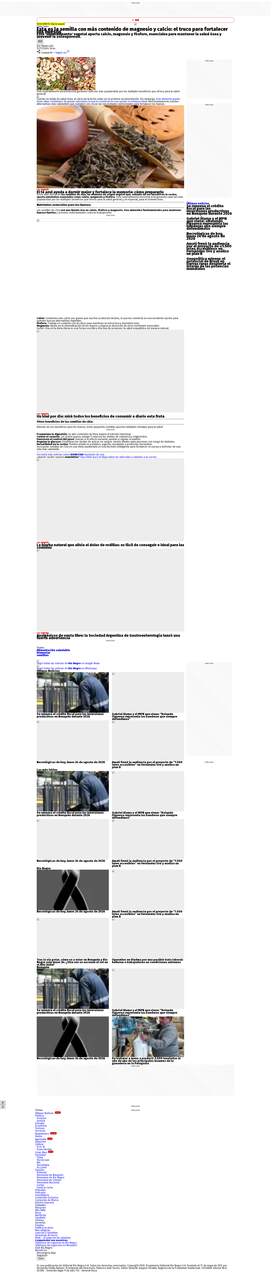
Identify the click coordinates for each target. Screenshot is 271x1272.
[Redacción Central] (40, 38)
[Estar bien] (135, 24)
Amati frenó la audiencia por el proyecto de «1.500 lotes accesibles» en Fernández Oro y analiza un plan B (208, 248)
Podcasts (40, 1192)
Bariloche (40, 1215)
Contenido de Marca (46, 1200)
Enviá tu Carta (45, 1187)
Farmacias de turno (46, 1235)
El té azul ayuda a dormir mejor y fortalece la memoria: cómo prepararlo (100, 192)
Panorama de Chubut (49, 1180)
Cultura (39, 1144)
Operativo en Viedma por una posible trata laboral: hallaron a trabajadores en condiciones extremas (147, 961)
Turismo (39, 1128)
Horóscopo (43, 1159)
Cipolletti (40, 1217)
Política (39, 1115)
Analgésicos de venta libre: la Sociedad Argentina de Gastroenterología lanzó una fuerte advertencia (108, 636)
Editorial (41, 1172)
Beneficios (41, 1250)
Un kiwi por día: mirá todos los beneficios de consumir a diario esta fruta (101, 416)
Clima (40, 1157)
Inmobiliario (42, 1195)
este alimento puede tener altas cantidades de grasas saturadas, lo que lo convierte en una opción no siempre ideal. (108, 100)
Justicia (41, 1120)
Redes (38, 1136)
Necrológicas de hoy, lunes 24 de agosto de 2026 (205, 236)
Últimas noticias (197, 203)
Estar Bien (44, 1152)
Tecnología (43, 1164)
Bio (38, 1162)
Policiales (40, 1190)
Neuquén (40, 1207)
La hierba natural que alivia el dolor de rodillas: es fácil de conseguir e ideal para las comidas (110, 546)
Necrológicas (42, 1230)
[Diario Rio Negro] (49, 1261)
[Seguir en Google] (38, 96)
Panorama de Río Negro (50, 1177)
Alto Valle (40, 1210)
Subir (41, 1258)
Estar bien (43, 26)
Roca (38, 1212)
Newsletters (45, 1133)
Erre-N (41, 1146)
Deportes (40, 1141)
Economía (41, 1125)
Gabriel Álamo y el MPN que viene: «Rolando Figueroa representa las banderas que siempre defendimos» (207, 223)
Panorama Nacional (48, 1182)
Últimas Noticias (47, 1113)
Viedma (39, 1220)
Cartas (40, 1185)
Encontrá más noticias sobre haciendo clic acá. (71, 454)
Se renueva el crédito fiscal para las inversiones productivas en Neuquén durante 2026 (209, 210)
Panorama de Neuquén (50, 1174)
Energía (39, 1123)
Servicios (40, 1130)
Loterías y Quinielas (46, 1232)
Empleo (39, 1225)
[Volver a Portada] (135, 20)
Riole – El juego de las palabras (53, 1237)
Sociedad (40, 1154)
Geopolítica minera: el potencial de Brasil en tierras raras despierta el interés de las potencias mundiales (208, 263)
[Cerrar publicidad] (3, 1103)
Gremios (41, 1118)
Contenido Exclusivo (46, 1197)
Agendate (43, 1139)
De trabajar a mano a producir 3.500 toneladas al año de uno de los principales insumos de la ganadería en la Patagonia (146, 1061)
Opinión (39, 1169)
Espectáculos (44, 1149)
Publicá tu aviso (44, 1227)
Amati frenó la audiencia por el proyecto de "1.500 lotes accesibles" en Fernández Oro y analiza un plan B (147, 764)
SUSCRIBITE (51, 23)
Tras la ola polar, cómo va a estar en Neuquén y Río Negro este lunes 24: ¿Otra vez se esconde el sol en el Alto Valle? (72, 962)
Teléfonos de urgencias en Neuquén (56, 1245)
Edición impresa (44, 1202)
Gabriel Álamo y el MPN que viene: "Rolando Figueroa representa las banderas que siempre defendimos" (144, 716)
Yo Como (41, 1167)
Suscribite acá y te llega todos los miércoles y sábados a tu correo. (118, 457)
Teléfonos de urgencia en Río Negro (56, 1242)
